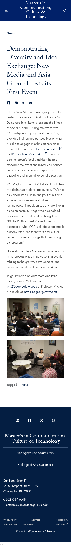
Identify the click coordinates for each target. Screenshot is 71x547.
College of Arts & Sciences (35, 464)
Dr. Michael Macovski (27, 154)
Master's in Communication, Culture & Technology (35, 11)
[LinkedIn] (16, 103)
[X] (23, 103)
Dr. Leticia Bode (46, 149)
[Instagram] (53, 420)
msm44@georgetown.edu (40, 291)
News (11, 33)
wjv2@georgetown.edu (22, 286)
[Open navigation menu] (6, 10)
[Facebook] (9, 103)
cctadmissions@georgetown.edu (27, 504)
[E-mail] (30, 103)
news (25, 384)
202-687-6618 (15, 499)
